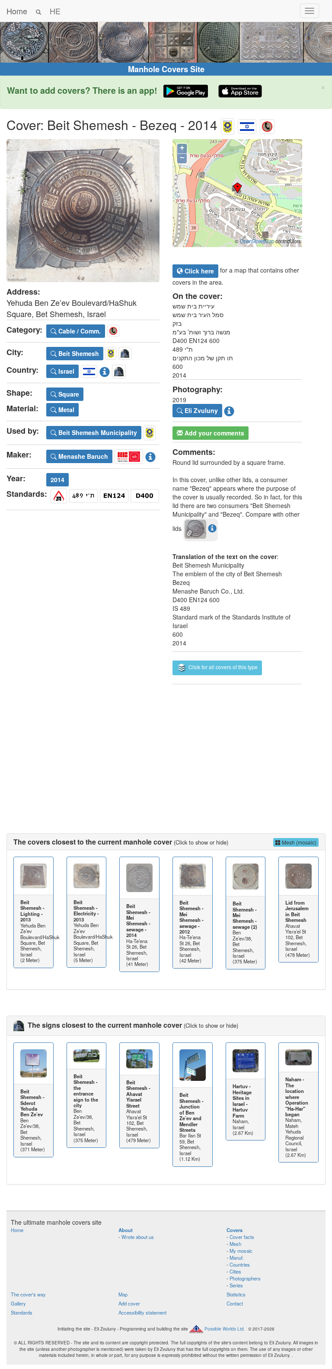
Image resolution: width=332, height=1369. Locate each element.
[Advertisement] (166, 751)
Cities (235, 1271)
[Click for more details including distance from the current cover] (212, 528)
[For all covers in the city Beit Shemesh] (227, 124)
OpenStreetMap (257, 241)
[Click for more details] (33, 876)
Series (236, 1285)
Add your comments (213, 433)
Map (123, 1294)
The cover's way (28, 1294)
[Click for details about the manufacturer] (150, 455)
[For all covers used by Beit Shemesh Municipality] (150, 431)
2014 (57, 479)
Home (16, 10)
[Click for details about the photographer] (229, 409)
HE (55, 10)
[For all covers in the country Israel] (247, 124)
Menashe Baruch (82, 456)
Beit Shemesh (78, 353)
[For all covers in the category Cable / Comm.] (267, 124)
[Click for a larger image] (83, 210)
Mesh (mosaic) (298, 842)
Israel (65, 371)
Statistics (236, 1294)
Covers (235, 1229)
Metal (65, 409)
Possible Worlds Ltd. (224, 1329)
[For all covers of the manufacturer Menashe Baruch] (129, 455)
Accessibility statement (142, 1312)
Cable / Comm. (79, 331)
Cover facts (242, 1236)
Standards (21, 1312)
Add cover (129, 1303)
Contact (235, 1303)
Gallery (18, 1303)
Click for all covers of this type (222, 666)
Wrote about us (137, 1236)
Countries (240, 1264)
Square (68, 394)
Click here (198, 271)
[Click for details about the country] (104, 370)
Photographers (245, 1278)
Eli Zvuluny (200, 410)
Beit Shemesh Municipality (97, 432)
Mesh (235, 1243)
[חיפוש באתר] (38, 11)
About (125, 1229)
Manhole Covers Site (166, 69)
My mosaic (241, 1250)
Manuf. (237, 1257)
